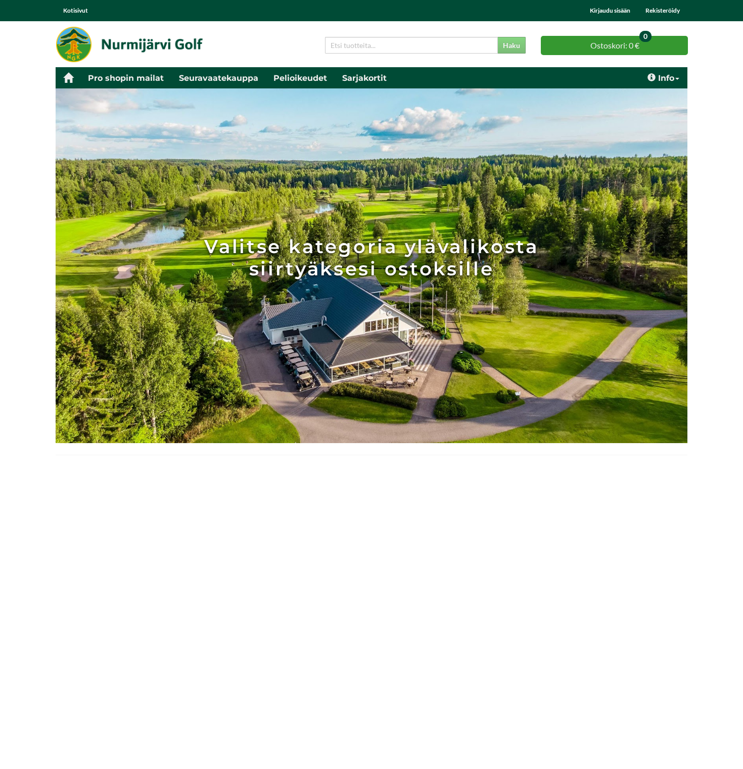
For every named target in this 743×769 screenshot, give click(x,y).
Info (666, 78)
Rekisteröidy (662, 10)
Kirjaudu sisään (610, 10)
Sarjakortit (364, 78)
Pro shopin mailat (126, 78)
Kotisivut (75, 10)
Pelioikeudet (300, 78)
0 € (618, 43)
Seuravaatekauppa (218, 78)
